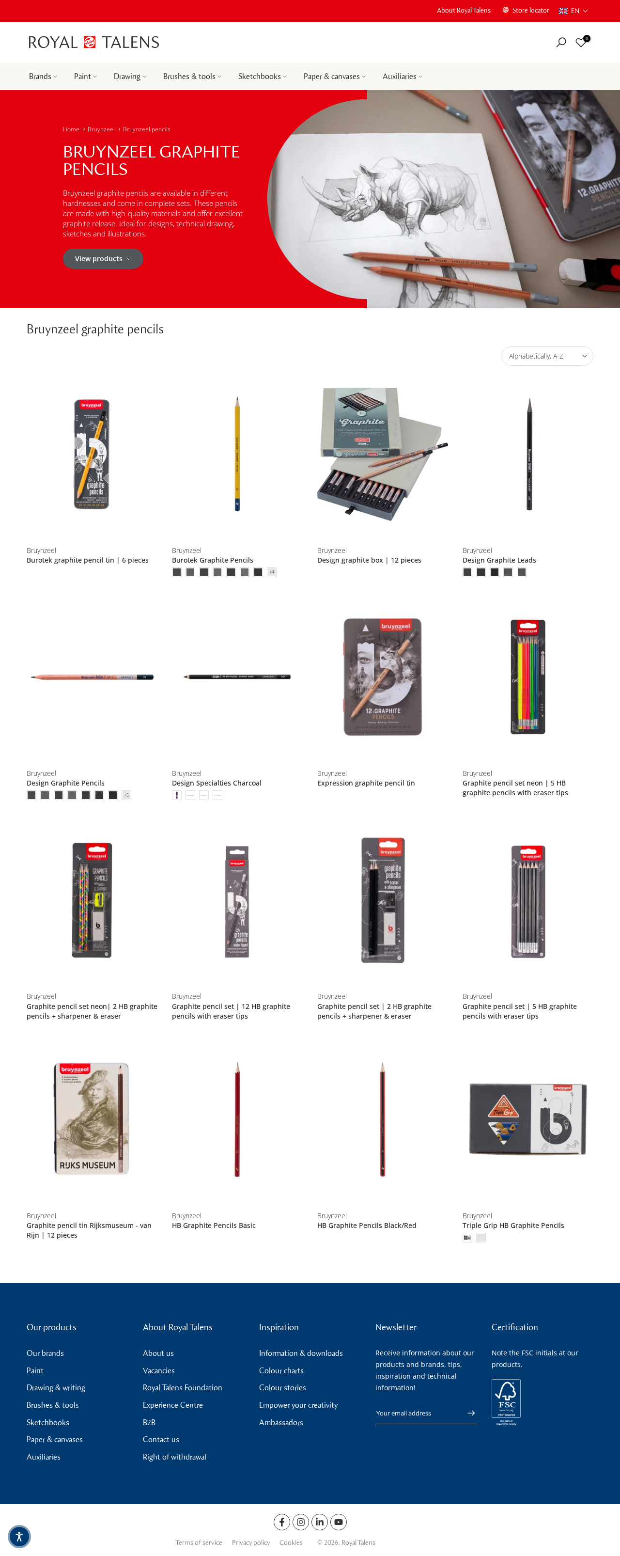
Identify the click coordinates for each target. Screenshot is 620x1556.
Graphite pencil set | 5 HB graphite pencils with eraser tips (520, 1011)
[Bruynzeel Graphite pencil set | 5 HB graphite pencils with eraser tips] (528, 900)
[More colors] (272, 572)
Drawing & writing (56, 1387)
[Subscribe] (466, 1413)
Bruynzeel (101, 129)
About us (158, 1353)
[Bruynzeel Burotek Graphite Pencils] (237, 454)
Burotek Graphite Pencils (212, 560)
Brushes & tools (189, 76)
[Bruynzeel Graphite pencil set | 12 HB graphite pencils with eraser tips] (237, 900)
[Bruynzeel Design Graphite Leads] (528, 454)
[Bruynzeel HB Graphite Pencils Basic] (237, 1119)
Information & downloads (301, 1353)
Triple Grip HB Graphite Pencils (513, 1225)
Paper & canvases (332, 76)
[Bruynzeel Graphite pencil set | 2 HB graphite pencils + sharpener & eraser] (382, 900)
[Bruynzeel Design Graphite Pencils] (92, 677)
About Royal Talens (464, 10)
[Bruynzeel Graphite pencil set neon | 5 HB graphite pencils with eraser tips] (528, 677)
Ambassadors (281, 1422)
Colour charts (281, 1370)
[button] (573, 11)
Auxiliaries (400, 76)
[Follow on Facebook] (282, 1522)
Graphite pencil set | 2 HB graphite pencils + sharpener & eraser (374, 1011)
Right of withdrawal (174, 1457)
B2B (149, 1422)
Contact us (161, 1439)
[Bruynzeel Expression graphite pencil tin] (382, 677)
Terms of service (198, 1543)
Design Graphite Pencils (66, 782)
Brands (40, 76)
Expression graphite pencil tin (366, 782)
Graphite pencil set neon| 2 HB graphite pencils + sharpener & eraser (92, 1011)
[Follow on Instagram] (301, 1522)
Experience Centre (173, 1405)
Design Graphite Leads (499, 560)
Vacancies (159, 1370)
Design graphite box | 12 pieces (369, 560)
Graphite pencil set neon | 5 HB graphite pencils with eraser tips (515, 787)
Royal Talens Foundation (182, 1387)
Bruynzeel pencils (146, 129)
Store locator (530, 10)
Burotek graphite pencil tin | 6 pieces (88, 560)
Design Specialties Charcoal (217, 782)
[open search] (561, 42)
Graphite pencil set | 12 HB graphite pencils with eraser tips (231, 1011)
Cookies (291, 1543)
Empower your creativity (298, 1405)
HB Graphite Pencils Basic (214, 1225)
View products (99, 258)
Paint (82, 76)
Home (71, 129)
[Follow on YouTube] (338, 1522)
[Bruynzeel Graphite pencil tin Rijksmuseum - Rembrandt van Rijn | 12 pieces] (92, 1119)
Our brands (45, 1353)
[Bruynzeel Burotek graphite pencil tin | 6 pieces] (92, 454)
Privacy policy (251, 1543)
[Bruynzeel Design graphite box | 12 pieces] (382, 454)
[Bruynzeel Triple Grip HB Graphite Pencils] (528, 1119)
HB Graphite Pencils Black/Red (367, 1225)
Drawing (127, 76)
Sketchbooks (259, 76)
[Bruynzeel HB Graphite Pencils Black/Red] (382, 1119)
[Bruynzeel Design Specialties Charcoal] (237, 677)
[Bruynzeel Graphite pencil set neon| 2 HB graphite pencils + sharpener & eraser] (92, 900)
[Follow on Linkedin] (319, 1522)
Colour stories (282, 1387)
